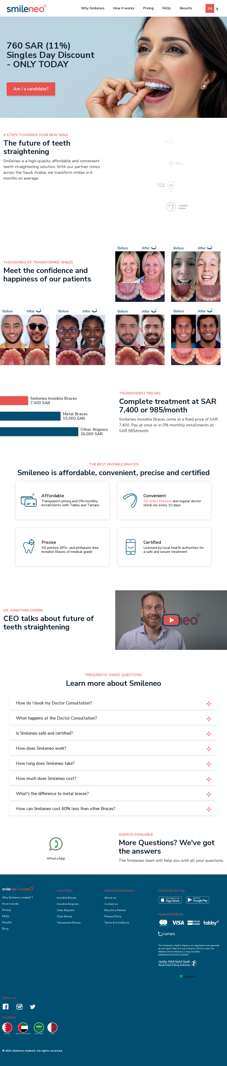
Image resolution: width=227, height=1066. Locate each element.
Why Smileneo (92, 8)
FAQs (166, 8)
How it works (123, 8)
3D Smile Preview (157, 501)
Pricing (148, 8)
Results (186, 8)
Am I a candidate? (31, 89)
